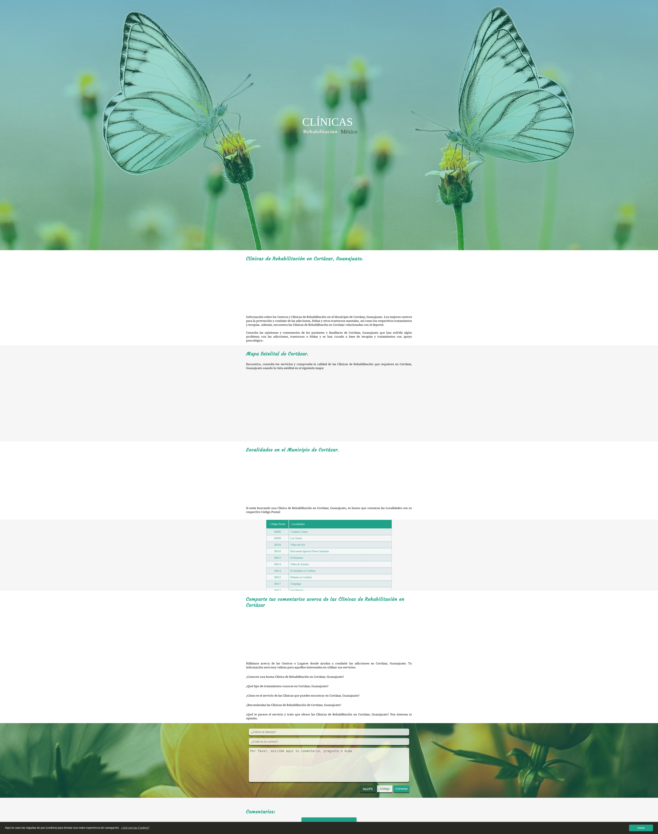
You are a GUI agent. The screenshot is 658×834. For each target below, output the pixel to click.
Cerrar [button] (641, 827)
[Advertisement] (329, 288)
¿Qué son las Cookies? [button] (135, 827)
